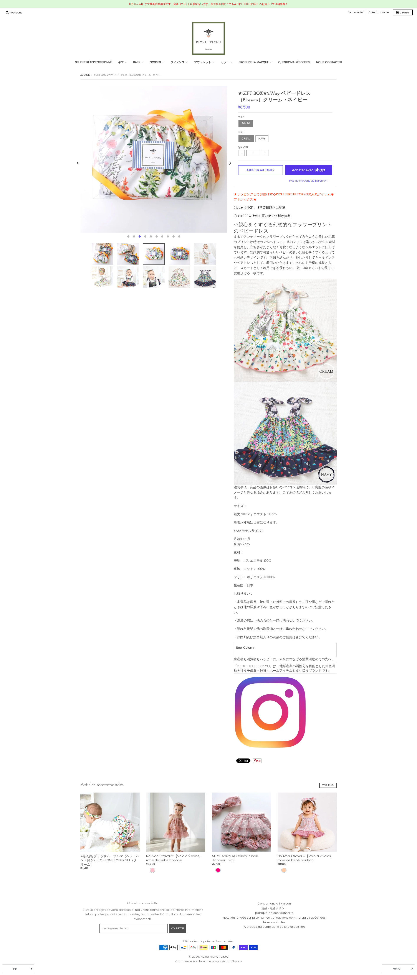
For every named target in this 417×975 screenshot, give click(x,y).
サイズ (241, 116)
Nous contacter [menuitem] (329, 62)
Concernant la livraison (274, 903)
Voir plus (328, 785)
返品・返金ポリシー (274, 908)
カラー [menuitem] (225, 62)
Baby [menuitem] (136, 62)
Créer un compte (379, 12)
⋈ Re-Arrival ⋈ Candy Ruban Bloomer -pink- (235, 858)
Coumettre (177, 928)
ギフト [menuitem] (122, 62)
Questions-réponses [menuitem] (294, 62)
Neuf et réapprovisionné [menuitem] (93, 62)
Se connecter (355, 12)
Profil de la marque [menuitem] (254, 62)
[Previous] (77, 163)
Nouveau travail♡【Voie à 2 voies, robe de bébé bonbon (173, 858)
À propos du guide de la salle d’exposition (274, 927)
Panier (405, 12)
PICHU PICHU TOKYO (214, 957)
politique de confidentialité (274, 913)
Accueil (85, 75)
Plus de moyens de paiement (308, 180)
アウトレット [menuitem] (202, 62)
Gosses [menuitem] (155, 62)
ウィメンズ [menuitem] (177, 62)
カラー (241, 132)
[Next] (229, 163)
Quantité (243, 147)
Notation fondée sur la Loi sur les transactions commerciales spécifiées (274, 918)
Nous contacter (274, 922)
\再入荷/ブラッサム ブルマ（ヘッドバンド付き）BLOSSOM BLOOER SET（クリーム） (109, 860)
